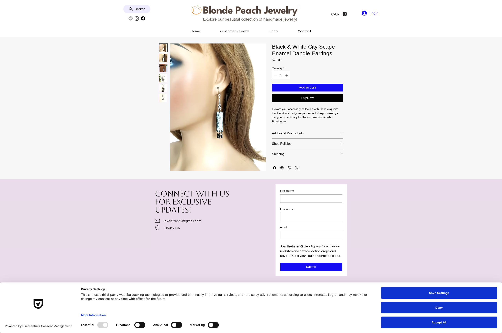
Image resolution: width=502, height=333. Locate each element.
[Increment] (287, 75)
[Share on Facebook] (274, 168)
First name (287, 190)
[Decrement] (275, 75)
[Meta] (143, 18)
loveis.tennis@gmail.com (182, 221)
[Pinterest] (130, 18)
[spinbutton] (281, 75)
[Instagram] (137, 18)
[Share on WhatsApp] (289, 168)
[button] (339, 14)
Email (283, 227)
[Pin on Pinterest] (282, 168)
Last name (287, 209)
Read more (279, 121)
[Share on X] (297, 168)
